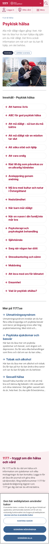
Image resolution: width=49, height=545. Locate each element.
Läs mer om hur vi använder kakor (18, 515)
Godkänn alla (25, 538)
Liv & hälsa (8, 17)
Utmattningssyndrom (20, 314)
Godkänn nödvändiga (25, 529)
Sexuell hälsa (15, 377)
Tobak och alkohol (18, 359)
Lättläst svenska (23, 53)
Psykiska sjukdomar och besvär (21, 337)
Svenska (8, 53)
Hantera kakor (25, 521)
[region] (24, 518)
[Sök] (46, 3)
